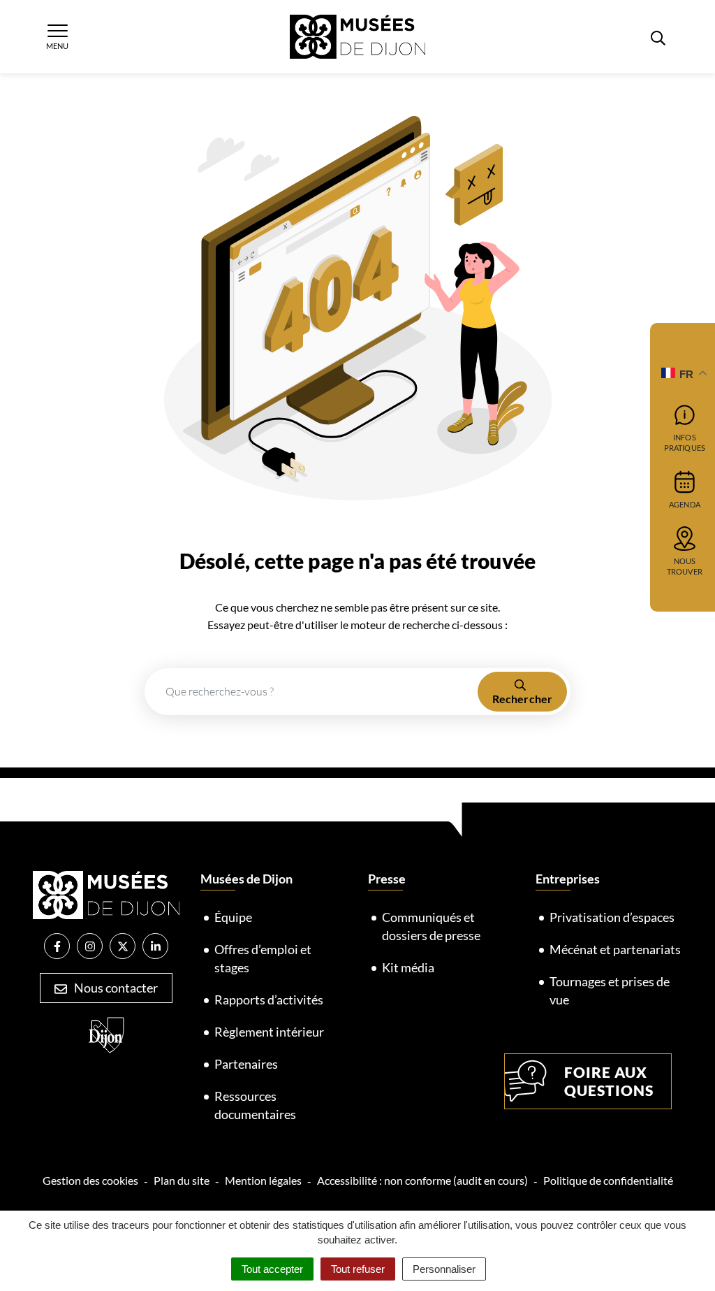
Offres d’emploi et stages (262, 958)
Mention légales (263, 1180)
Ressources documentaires (255, 1105)
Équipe (233, 917)
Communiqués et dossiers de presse (431, 926)
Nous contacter (115, 987)
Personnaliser (444, 1269)
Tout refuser (358, 1269)
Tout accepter (272, 1269)
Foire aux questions (609, 1081)
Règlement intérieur (269, 1031)
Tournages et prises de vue (610, 990)
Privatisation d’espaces (612, 917)
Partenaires (246, 1064)
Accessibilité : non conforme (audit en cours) (422, 1180)
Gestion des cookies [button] (90, 1180)
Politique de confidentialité (608, 1180)
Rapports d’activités (268, 999)
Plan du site (181, 1180)
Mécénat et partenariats (615, 949)
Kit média (408, 967)
